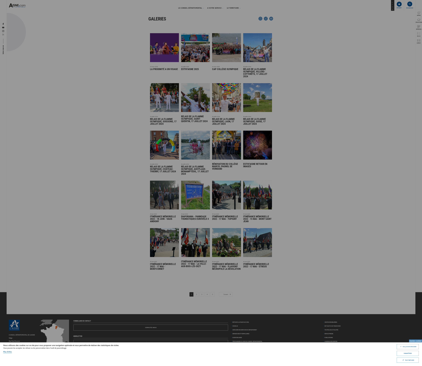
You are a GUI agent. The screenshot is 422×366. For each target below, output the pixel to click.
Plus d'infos (7, 352)
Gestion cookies (415, 341)
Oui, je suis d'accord (408, 347)
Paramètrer (408, 353)
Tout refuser (408, 360)
